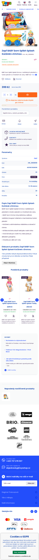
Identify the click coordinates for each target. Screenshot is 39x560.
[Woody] (19, 445)
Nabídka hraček (11, 9)
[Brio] (12, 422)
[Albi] (12, 414)
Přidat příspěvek (9, 263)
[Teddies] (26, 438)
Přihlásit (31, 483)
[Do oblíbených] (6, 316)
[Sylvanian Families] (12, 438)
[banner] (9, 3)
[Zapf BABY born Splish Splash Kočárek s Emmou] (6, 396)
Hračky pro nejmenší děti (26, 9)
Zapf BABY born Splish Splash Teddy (29, 302)
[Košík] (29, 3)
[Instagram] (35, 511)
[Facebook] (31, 511)
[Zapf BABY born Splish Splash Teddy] (29, 284)
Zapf (35, 158)
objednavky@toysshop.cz (18, 468)
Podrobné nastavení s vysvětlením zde (19, 556)
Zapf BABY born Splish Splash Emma (9, 302)
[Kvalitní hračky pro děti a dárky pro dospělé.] (2, 9)
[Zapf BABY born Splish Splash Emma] (10, 284)
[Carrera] (26, 422)
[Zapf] (35, 62)
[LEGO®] (26, 430)
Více (33, 75)
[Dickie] (12, 430)
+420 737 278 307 (14, 461)
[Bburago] (26, 414)
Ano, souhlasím (19, 552)
